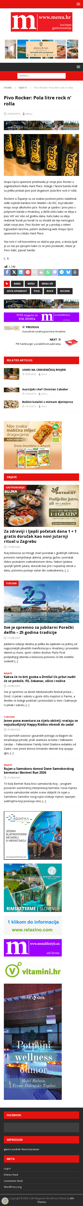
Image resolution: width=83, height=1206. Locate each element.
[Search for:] (41, 75)
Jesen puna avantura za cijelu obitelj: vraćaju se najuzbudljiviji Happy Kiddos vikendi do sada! (41, 722)
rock (50, 291)
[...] (66, 570)
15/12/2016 (30, 406)
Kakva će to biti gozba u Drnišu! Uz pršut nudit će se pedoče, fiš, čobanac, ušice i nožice (40, 679)
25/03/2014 (30, 393)
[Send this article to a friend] (34, 272)
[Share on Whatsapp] (48, 272)
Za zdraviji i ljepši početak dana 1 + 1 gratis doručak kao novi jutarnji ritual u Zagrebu (40, 536)
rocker (65, 291)
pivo (37, 291)
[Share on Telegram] (61, 272)
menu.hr (47, 283)
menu (31, 283)
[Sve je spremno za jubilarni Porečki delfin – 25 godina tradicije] (41, 602)
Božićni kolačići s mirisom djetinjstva (47, 402)
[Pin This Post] (27, 272)
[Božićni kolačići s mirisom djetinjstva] (11, 404)
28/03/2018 (30, 374)
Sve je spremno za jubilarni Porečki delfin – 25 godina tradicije (39, 630)
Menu (29, 113)
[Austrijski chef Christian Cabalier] (11, 390)
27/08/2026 (13, 547)
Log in (7, 1168)
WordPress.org (12, 1187)
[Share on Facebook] (7, 272)
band (17, 283)
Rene (44, 374)
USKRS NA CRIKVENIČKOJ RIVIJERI (44, 370)
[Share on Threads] (75, 272)
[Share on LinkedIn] (20, 272)
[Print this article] (41, 272)
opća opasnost (17, 291)
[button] (77, 4)
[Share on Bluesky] (68, 272)
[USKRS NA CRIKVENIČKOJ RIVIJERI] (11, 374)
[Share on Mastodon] (54, 272)
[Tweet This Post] (14, 272)
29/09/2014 (13, 113)
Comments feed (13, 1181)
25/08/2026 (13, 729)
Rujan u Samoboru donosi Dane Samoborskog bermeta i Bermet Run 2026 (39, 770)
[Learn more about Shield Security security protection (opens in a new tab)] (5, 1200)
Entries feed (11, 1174)
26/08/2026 (13, 686)
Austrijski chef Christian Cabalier (45, 389)
